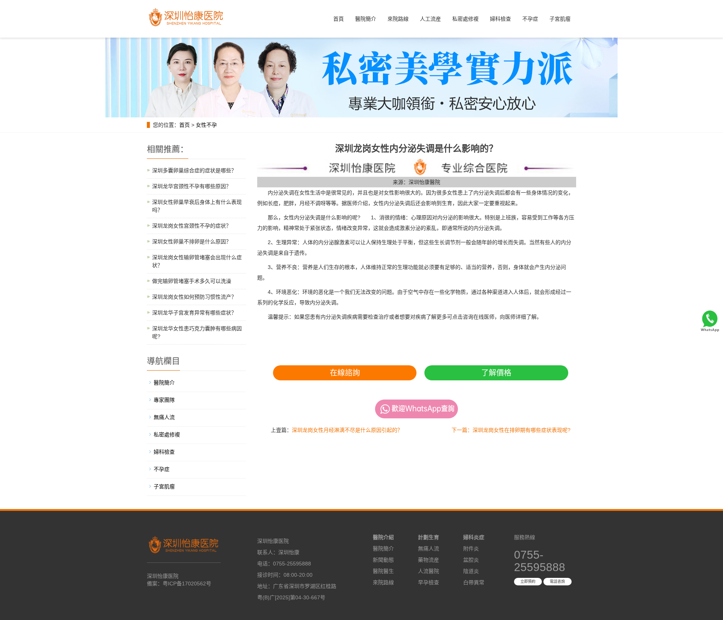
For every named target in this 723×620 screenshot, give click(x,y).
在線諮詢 (345, 373)
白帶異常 (473, 582)
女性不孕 (206, 125)
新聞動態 (383, 560)
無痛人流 (164, 417)
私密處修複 (465, 19)
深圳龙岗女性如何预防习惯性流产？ (194, 297)
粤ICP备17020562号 (187, 583)
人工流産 (430, 19)
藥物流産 (428, 560)
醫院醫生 (383, 571)
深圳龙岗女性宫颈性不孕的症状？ (191, 226)
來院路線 (398, 19)
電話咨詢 (557, 581)
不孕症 (530, 19)
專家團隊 (164, 400)
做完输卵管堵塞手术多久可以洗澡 (191, 281)
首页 (184, 125)
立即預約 (527, 581)
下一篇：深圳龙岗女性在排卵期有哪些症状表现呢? (510, 430)
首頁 (338, 19)
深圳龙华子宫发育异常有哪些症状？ (194, 313)
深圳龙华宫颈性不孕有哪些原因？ (191, 186)
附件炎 (471, 549)
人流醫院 (428, 571)
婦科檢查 (500, 19)
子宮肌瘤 (559, 19)
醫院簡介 (365, 19)
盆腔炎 (471, 560)
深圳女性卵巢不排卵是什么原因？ (191, 242)
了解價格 (496, 373)
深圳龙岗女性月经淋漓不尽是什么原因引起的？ (347, 430)
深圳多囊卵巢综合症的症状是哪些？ (194, 170)
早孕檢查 (428, 582)
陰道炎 (471, 571)
